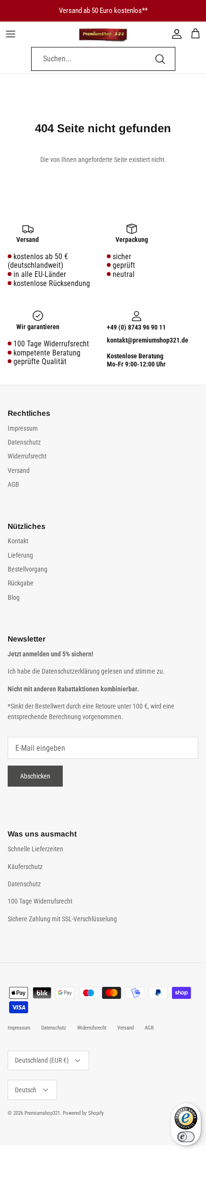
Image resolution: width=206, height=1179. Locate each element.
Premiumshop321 (42, 1113)
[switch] (186, 1137)
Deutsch (25, 1090)
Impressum (23, 428)
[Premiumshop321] (103, 34)
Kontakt (18, 541)
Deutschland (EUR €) (42, 1060)
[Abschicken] (160, 59)
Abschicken (35, 776)
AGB (13, 484)
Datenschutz (24, 442)
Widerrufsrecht (27, 456)
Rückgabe (21, 583)
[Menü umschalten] (10, 34)
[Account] (174, 34)
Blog (14, 597)
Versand (19, 470)
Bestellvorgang (27, 569)
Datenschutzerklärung (71, 671)
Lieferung (20, 555)
